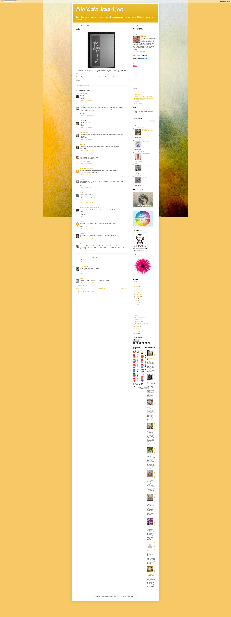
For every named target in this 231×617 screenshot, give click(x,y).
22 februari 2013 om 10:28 (86, 216)
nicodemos (118, 596)
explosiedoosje (137, 94)
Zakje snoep (138, 319)
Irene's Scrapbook (139, 151)
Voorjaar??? (138, 311)
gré (81, 192)
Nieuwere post (79, 288)
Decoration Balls (139, 321)
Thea (81, 179)
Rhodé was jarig (145, 141)
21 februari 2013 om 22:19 (86, 139)
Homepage (102, 288)
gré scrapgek (138, 175)
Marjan (82, 278)
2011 (135, 331)
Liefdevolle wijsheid (140, 317)
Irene (81, 105)
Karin (81, 233)
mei (137, 302)
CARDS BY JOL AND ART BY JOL (88, 207)
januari (137, 326)
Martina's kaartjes (139, 127)
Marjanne (82, 243)
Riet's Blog (137, 163)
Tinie (81, 221)
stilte (136, 315)
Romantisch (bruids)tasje (141, 323)
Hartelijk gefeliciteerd (146, 165)
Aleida (144, 36)
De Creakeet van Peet (85, 168)
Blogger (135, 596)
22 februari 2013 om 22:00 (86, 251)
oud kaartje (144, 177)
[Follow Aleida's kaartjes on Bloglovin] (140, 59)
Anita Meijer (83, 132)
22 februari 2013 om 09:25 (86, 174)
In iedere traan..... (146, 153)
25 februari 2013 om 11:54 (86, 282)
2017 (135, 282)
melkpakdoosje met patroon (141, 92)
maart (137, 307)
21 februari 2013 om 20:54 (86, 115)
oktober (138, 292)
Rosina (81, 144)
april (137, 305)
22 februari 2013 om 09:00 (86, 163)
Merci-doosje (137, 101)
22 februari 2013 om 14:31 (86, 239)
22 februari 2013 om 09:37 (86, 187)
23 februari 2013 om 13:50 (86, 261)
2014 (135, 284)
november (138, 290)
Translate (144, 30)
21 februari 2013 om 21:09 (86, 127)
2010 (135, 333)
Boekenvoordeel (139, 313)
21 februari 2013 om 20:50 (86, 100)
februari (138, 309)
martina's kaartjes (84, 266)
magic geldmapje (138, 103)
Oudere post (124, 288)
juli (136, 298)
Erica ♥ (81, 155)
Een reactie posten (82, 285)
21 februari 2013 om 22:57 (86, 150)
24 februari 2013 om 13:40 (86, 273)
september (138, 294)
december (138, 288)
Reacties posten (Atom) (89, 291)
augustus (138, 296)
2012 (135, 329)
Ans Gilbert (83, 93)
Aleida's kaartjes (100, 9)
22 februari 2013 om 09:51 (86, 203)
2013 (135, 286)
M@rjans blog (138, 139)
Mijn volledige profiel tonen (139, 51)
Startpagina (137, 91)
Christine (82, 120)
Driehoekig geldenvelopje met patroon (143, 96)
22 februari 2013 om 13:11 (86, 228)
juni (137, 300)
